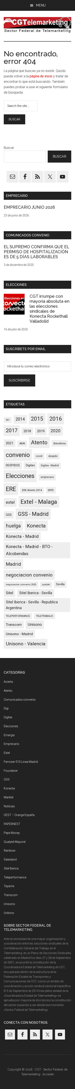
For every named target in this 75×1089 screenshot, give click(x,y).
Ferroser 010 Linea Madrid (21, 761)
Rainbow (9, 850)
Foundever (11, 770)
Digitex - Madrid (50, 465)
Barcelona (60, 443)
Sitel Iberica (11, 868)
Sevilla (60, 584)
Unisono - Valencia (25, 644)
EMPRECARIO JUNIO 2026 (29, 207)
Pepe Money (12, 833)
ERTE (51, 490)
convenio (18, 454)
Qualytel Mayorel (14, 841)
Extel (7, 752)
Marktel (8, 797)
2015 (37, 418)
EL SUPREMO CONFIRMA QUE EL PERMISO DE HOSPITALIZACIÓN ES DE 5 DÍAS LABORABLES (36, 251)
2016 (55, 418)
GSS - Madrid (33, 514)
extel (10, 502)
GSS (9, 515)
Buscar (9, 148)
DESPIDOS (13, 465)
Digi (6, 708)
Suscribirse (19, 380)
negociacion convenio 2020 (21, 584)
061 (8, 420)
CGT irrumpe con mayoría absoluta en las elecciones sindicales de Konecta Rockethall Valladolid (49, 309)
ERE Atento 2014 (32, 490)
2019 (41, 431)
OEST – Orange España (19, 815)
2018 (27, 431)
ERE (11, 489)
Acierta (8, 681)
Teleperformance (15, 877)
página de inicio (41, 76)
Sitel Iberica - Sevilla (35, 593)
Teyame (9, 886)
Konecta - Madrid (22, 536)
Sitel (9, 593)
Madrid (13, 564)
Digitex (30, 465)
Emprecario (11, 744)
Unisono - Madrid (19, 634)
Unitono (9, 913)
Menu (41, 5)
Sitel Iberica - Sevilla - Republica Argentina (32, 605)
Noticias (9, 806)
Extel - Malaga (39, 501)
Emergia (9, 735)
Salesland (10, 859)
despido (53, 456)
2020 (56, 430)
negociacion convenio (29, 575)
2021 (9, 443)
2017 (12, 430)
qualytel (46, 584)
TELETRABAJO (44, 616)
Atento (39, 442)
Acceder (48, 1074)
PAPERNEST (12, 824)
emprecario (47, 477)
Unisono (35, 624)
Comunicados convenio (20, 699)
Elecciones (20, 475)
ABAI (22, 443)
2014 (20, 419)
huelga (13, 526)
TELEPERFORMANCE (18, 616)
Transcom (14, 624)
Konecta (36, 526)
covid (39, 456)
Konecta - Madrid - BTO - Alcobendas (29, 550)
